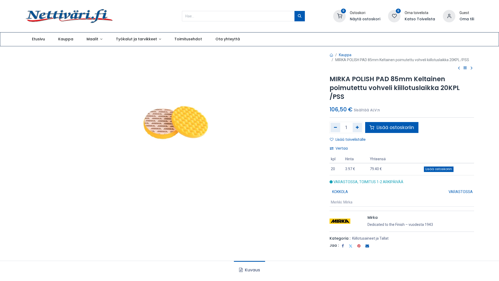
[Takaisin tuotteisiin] (465, 68)
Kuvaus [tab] (252, 270)
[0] (339, 16)
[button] (439, 169)
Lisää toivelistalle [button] (351, 139)
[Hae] (299, 16)
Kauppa (345, 55)
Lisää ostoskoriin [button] (394, 127)
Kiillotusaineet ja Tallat (370, 238)
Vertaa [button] (342, 148)
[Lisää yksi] (357, 127)
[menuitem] (38, 39)
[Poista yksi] (335, 127)
